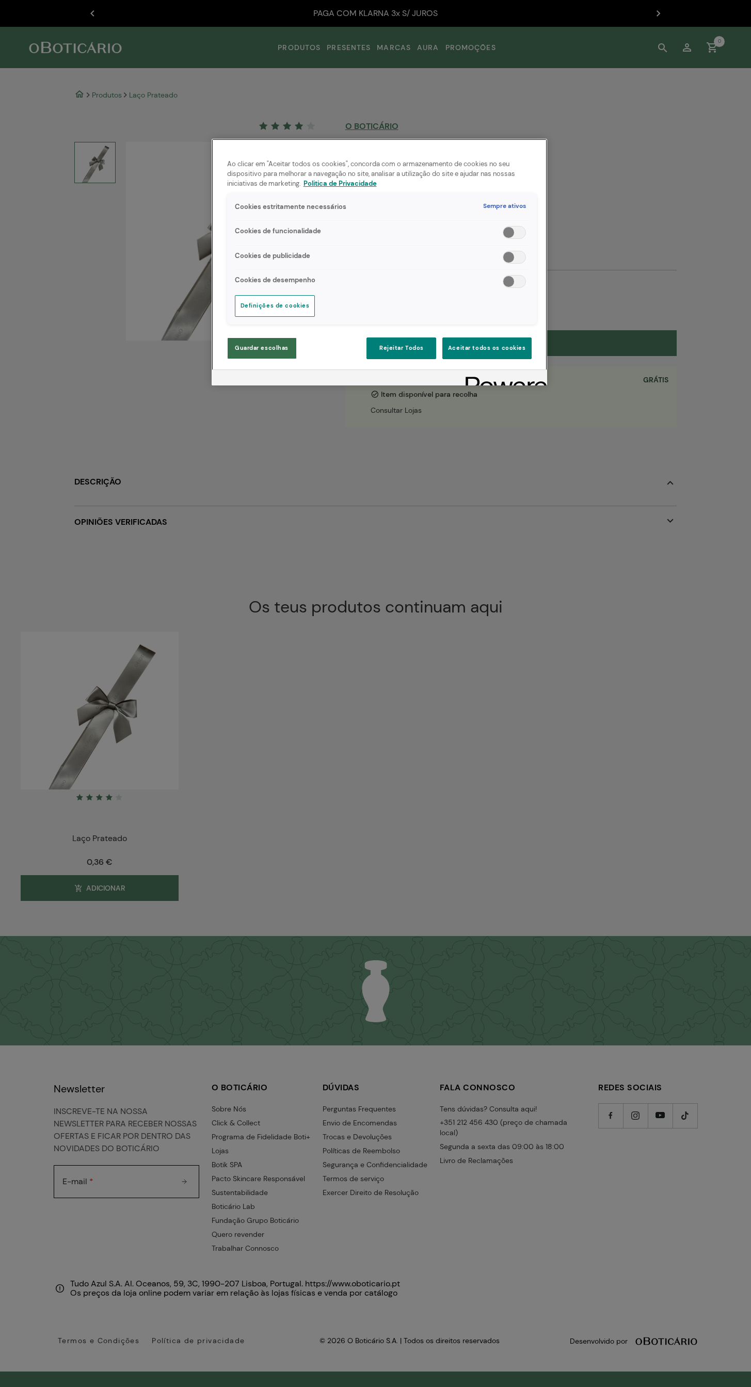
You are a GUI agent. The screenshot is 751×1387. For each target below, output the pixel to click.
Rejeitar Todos (401, 348)
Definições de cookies (275, 306)
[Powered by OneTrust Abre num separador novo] (503, 379)
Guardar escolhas (262, 348)
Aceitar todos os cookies (487, 348)
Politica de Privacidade (340, 184)
